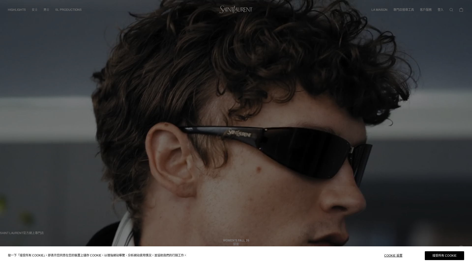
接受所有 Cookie (444, 255)
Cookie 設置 (393, 255)
